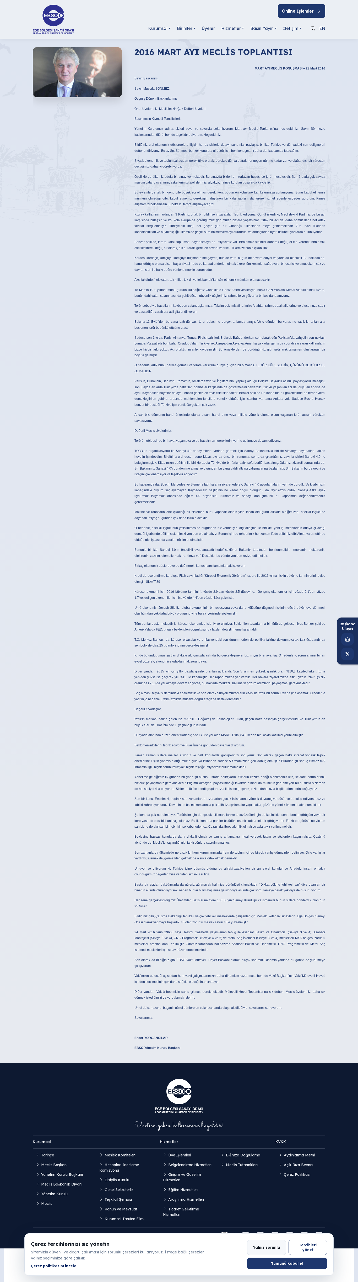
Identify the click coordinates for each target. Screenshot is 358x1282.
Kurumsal (157, 28)
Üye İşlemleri (179, 1155)
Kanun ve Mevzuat (121, 1209)
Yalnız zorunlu (266, 1247)
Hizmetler (231, 28)
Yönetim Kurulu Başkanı (62, 1174)
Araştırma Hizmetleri (186, 1199)
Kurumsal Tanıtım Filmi (124, 1218)
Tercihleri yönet (308, 1247)
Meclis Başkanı (54, 1164)
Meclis (46, 1203)
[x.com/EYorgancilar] (347, 654)
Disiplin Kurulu (117, 1180)
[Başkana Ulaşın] (347, 639)
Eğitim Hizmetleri (183, 1189)
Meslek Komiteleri (120, 1155)
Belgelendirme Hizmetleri (189, 1164)
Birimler (184, 28)
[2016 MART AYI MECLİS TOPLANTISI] (77, 71)
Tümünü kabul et (287, 1263)
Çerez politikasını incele (53, 1266)
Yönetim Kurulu (54, 1194)
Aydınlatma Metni (299, 1155)
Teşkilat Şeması (118, 1199)
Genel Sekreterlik (119, 1189)
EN (322, 28)
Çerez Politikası (297, 1174)
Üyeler (208, 28)
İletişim (290, 28)
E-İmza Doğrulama (243, 1155)
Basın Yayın (262, 28)
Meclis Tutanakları (242, 1164)
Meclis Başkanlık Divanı (61, 1184)
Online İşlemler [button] (298, 11)
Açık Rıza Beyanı (298, 1164)
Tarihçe (47, 1155)
